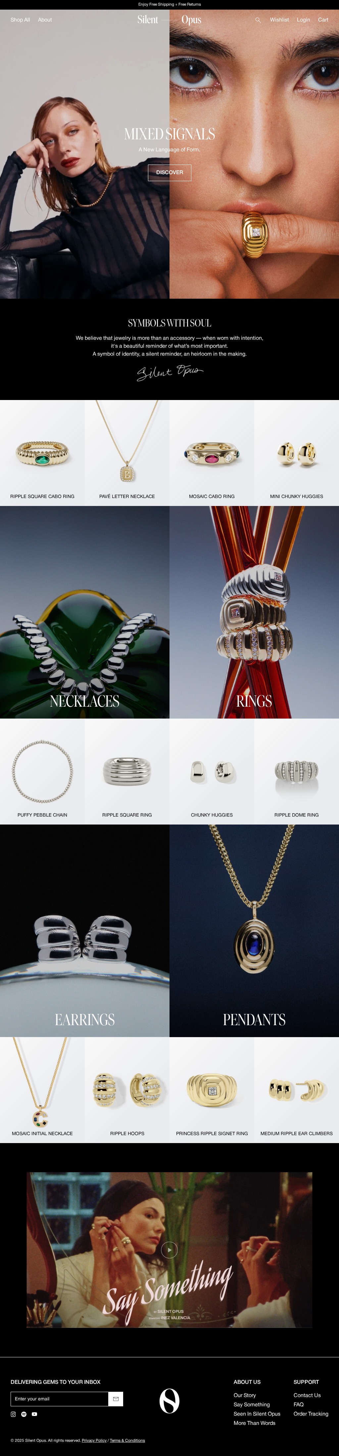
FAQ (299, 1405)
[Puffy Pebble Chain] (42, 772)
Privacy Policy (94, 1440)
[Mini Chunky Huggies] (296, 453)
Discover (169, 173)
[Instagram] (13, 1414)
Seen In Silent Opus (257, 1414)
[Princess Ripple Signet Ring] (212, 1090)
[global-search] (258, 20)
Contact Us (307, 1395)
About (45, 20)
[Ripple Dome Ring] (296, 772)
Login (303, 20)
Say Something (252, 1405)
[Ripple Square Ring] (127, 772)
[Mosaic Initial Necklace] (42, 1090)
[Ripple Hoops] (127, 1090)
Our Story (245, 1395)
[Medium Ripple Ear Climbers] (296, 1090)
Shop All (20, 20)
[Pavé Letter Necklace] (127, 453)
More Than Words (254, 1423)
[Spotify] (23, 1414)
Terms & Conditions (127, 1440)
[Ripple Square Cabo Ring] (42, 453)
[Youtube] (34, 1414)
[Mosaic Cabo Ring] (212, 453)
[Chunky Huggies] (212, 772)
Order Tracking (311, 1414)
